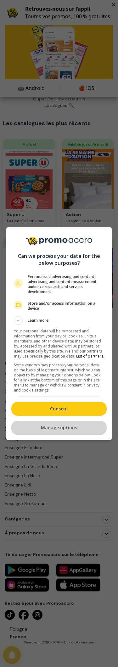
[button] (59, 320)
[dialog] (59, 333)
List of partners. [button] (90, 356)
